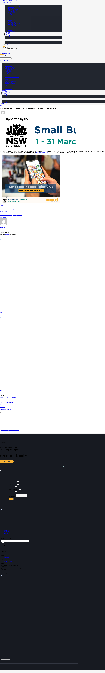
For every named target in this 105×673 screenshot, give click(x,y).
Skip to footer (14, 0)
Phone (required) (12, 491)
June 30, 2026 (2, 407)
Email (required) (12, 486)
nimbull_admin (2, 227)
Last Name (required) (13, 484)
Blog (1, 105)
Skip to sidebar (9, 0)
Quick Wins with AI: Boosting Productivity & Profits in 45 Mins (9, 430)
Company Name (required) (14, 489)
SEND (3, 542)
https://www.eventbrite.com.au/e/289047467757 (45, 152)
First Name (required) (13, 481)
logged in (7, 234)
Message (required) (12, 496)
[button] (1, 205)
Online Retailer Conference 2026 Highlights (6, 402)
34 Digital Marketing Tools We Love (5, 409)
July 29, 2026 (2, 400)
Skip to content (3, 0)
